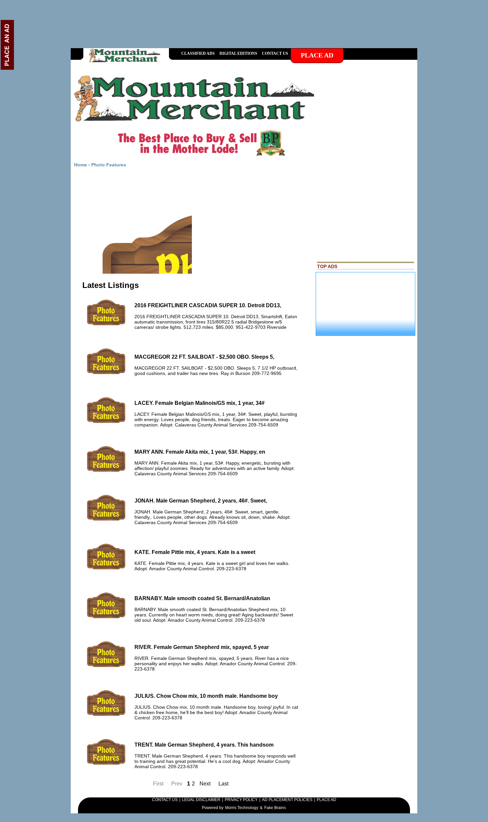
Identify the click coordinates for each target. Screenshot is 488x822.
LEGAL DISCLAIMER (201, 799)
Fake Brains (275, 807)
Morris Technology (241, 807)
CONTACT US (165, 799)
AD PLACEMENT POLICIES (287, 799)
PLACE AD (326, 799)
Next (206, 783)
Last (223, 783)
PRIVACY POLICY (241, 799)
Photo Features (108, 164)
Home (80, 164)
